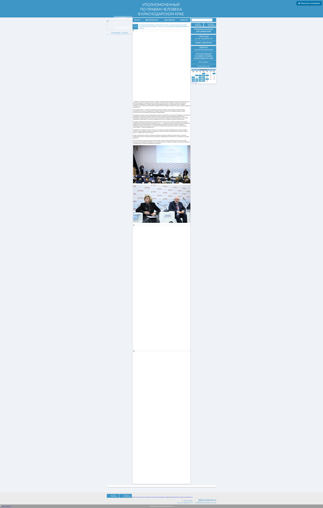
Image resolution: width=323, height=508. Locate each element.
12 (193, 77)
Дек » (196, 82)
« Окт (192, 82)
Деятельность (151, 20)
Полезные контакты (203, 29)
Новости (184, 20)
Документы (169, 20)
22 (203, 79)
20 (197, 79)
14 (200, 77)
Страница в (203, 66)
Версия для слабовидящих (310, 3)
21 (200, 79)
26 (193, 81)
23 (207, 79)
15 (203, 77)
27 (197, 81)
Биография (203, 62)
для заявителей (203, 31)
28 (200, 81)
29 (203, 81)
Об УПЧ (137, 20)
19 (193, 79)
